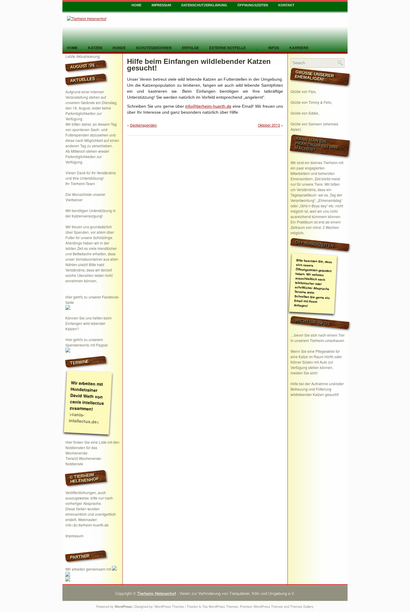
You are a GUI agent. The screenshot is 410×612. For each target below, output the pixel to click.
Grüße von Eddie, (305, 113)
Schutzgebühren (154, 47)
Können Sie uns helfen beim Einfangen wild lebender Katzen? (88, 323)
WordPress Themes (169, 606)
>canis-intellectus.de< (84, 418)
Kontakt (286, 5)
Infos (273, 47)
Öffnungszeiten (252, 5)
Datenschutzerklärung (204, 5)
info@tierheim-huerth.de (208, 106)
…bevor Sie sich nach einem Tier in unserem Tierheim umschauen (318, 337)
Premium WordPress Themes (261, 606)
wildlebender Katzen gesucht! (315, 394)
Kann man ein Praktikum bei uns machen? (316, 144)
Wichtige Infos (312, 321)
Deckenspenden (143, 125)
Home (136, 5)
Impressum (161, 5)
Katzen (95, 47)
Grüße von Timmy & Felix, (311, 102)
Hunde (119, 47)
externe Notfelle (227, 47)
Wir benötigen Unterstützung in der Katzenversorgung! (90, 213)
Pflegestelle (325, 351)
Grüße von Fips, (303, 91)
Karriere (299, 47)
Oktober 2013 (269, 125)
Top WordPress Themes (220, 606)
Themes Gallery (302, 606)
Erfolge (190, 47)
